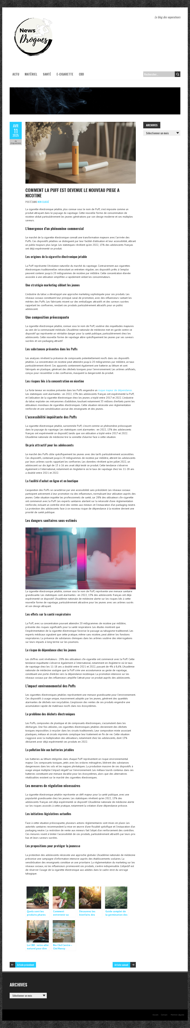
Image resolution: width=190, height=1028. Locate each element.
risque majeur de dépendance (115, 390)
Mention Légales (177, 1015)
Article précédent (25, 965)
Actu (15, 74)
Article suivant (121, 965)
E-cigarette (65, 74)
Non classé (43, 202)
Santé (47, 74)
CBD (81, 74)
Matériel (31, 74)
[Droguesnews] (33, 16)
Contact (164, 1015)
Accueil (155, 1015)
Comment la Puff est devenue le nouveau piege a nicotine (72, 193)
